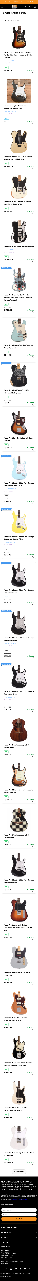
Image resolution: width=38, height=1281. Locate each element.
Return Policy (17, 1273)
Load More (19, 1172)
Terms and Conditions (16, 1199)
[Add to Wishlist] (33, 72)
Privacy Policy (25, 1199)
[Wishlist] (30, 7)
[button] (2, 7)
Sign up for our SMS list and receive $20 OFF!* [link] (19, 2)
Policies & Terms (5, 1276)
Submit (19, 1219)
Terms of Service (5, 1273)
